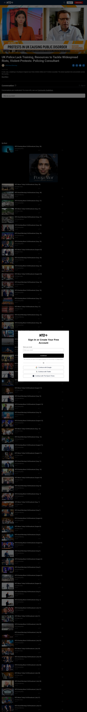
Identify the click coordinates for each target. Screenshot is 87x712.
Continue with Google (44, 367)
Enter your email (27, 347)
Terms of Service (42, 359)
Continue (43, 356)
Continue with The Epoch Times (44, 376)
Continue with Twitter (44, 371)
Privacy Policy (60, 359)
